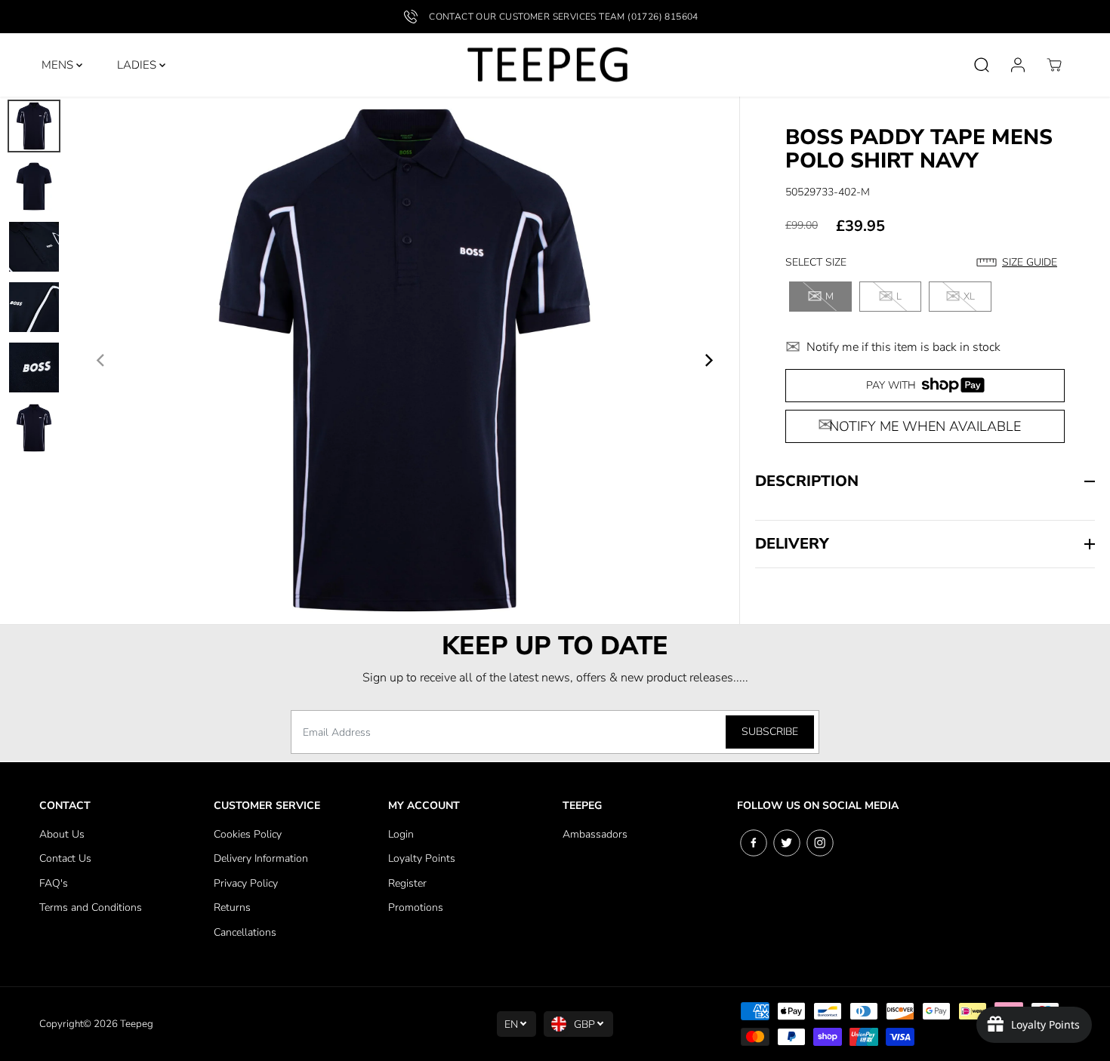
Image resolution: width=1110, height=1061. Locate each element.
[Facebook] (753, 843)
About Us (62, 834)
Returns (232, 907)
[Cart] (1054, 64)
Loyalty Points (421, 858)
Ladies (138, 64)
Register (407, 883)
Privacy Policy (246, 883)
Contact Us (65, 858)
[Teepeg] (548, 65)
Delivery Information (261, 858)
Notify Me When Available (925, 426)
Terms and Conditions (90, 907)
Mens (59, 64)
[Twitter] (786, 843)
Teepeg (136, 1024)
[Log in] (1017, 64)
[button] (1020, 262)
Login (401, 834)
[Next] (707, 360)
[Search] (981, 64)
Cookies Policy (248, 834)
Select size (815, 262)
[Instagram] (820, 843)
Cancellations (245, 932)
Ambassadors (595, 834)
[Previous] (101, 360)
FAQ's (53, 883)
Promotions (415, 907)
